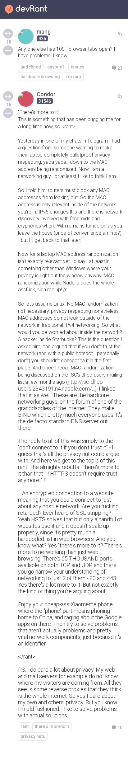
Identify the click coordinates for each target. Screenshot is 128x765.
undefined (31, 66)
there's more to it (52, 726)
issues (78, 66)
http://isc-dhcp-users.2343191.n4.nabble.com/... (61, 385)
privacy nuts (33, 736)
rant (25, 726)
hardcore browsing (40, 76)
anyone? (56, 66)
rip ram (73, 76)
